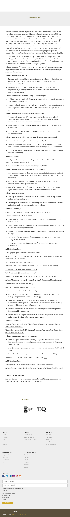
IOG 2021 (20, 381)
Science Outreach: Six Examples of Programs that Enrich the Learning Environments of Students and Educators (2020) (34, 257)
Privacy (24, 514)
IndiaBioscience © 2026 (9, 512)
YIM (3, 462)
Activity (26, 464)
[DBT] (28, 409)
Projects (48, 434)
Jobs (3, 439)
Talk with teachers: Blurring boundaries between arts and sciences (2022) (32, 353)
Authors (5, 457)
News (4, 434)
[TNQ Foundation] (41, 409)
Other (5, 500)
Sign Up (4, 514)
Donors (26, 462)
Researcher (7, 495)
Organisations (6, 455)
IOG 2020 (13, 381)
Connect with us (29, 437)
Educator (6, 497)
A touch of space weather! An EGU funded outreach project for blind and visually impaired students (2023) (32, 325)
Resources (49, 439)
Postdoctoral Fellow (9, 493)
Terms (19, 514)
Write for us (28, 434)
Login (9, 514)
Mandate (27, 457)
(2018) (48, 212)
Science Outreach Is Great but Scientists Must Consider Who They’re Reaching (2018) (34, 368)
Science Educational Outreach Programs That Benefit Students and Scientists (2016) (33, 280)
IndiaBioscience (65, 513)
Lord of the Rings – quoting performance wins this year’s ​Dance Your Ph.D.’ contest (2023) (36, 348)
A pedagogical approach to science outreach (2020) (22, 252)
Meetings (49, 437)
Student (6, 491)
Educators (5, 460)
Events (4, 444)
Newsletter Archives (30, 439)
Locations (5, 447)
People (26, 460)
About (26, 455)
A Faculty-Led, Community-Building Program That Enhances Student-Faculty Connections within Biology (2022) (31, 160)
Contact (26, 467)
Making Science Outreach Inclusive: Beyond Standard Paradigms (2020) (30, 364)
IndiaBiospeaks (51, 442)
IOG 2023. (38, 381)
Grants (4, 442)
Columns (5, 437)
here (45, 357)
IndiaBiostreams (51, 444)
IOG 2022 (28, 381)
